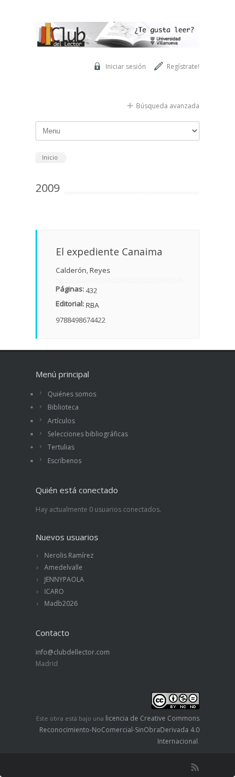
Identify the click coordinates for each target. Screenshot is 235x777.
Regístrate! (183, 66)
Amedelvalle (63, 567)
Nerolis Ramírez (68, 555)
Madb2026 (61, 603)
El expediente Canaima (109, 251)
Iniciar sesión (125, 66)
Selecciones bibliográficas (88, 434)
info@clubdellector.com (73, 652)
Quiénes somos (72, 394)
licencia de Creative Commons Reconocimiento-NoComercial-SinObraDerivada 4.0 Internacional (119, 730)
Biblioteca (63, 407)
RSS (195, 767)
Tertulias (61, 447)
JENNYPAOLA (64, 579)
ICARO (54, 591)
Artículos (61, 420)
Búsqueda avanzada (167, 105)
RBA (92, 305)
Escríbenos (64, 460)
